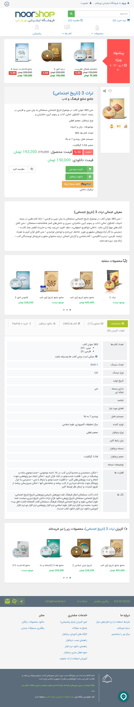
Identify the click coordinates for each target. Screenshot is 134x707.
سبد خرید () (120, 21)
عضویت (85, 3)
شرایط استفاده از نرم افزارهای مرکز (113, 622)
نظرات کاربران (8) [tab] (115, 331)
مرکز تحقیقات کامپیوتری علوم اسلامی (60, 697)
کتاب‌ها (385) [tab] (70, 324)
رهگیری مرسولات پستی (32, 628)
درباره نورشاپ (123, 628)
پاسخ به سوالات (79, 628)
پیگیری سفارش (101, 601)
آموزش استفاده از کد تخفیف (73, 659)
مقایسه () (74, 21)
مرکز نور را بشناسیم (121, 634)
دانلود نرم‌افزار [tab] (46, 324)
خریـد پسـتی (76, 169)
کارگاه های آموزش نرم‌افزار (74, 634)
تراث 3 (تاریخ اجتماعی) (99, 529)
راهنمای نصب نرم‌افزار (76, 640)
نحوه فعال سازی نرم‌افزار (75, 653)
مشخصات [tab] (116, 324)
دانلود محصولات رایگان (33, 622)
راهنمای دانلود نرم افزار (76, 646)
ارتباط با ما (82, 601)
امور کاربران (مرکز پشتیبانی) (73, 622)
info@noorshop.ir (56, 601)
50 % (77, 73)
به (110, 3)
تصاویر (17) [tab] (94, 324)
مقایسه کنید (18, 169)
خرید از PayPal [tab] (20, 324)
